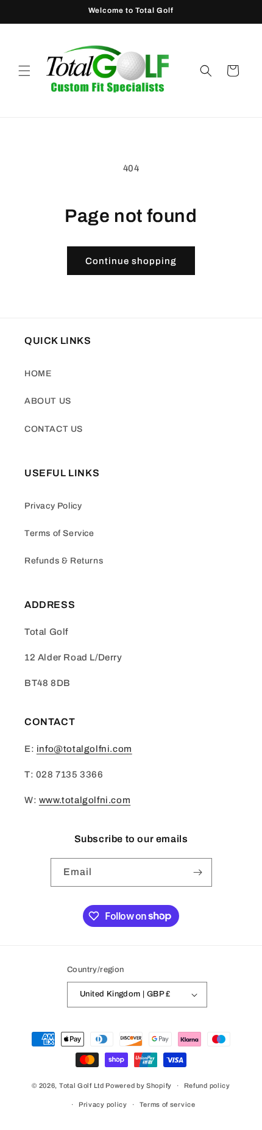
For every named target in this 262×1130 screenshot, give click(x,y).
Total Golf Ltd (81, 1085)
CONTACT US (53, 429)
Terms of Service (59, 533)
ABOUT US (47, 401)
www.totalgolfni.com (84, 800)
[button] (24, 70)
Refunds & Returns (63, 560)
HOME (37, 373)
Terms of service (168, 1104)
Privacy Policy (53, 505)
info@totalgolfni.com (84, 749)
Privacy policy (103, 1104)
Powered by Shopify (138, 1085)
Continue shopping (131, 261)
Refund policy (207, 1085)
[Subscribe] (198, 872)
